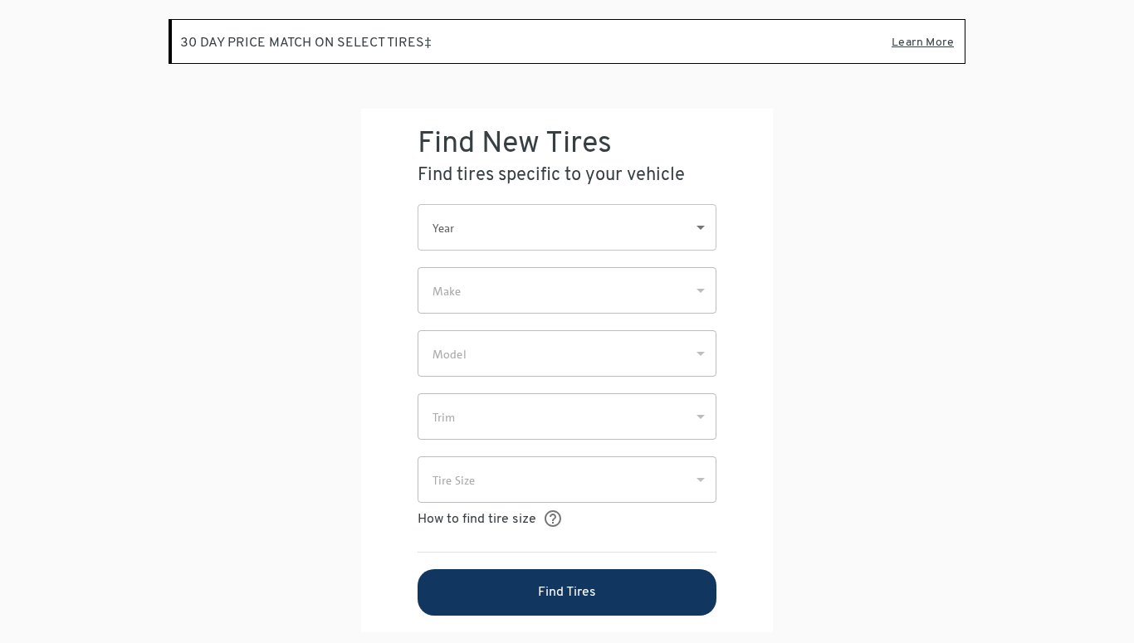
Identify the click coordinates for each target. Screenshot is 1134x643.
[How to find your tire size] (552, 519)
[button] (567, 227)
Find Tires (567, 592)
